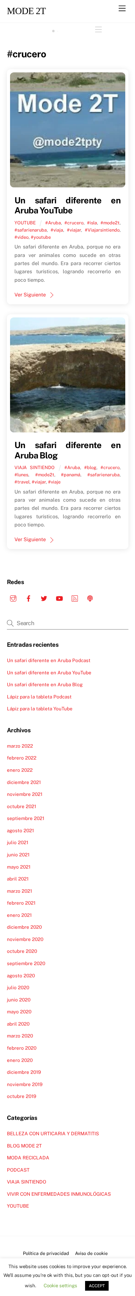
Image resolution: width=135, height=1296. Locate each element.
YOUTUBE (25, 222)
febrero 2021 (21, 903)
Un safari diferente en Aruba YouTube (67, 205)
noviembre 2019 (24, 1084)
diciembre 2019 (24, 1072)
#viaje (54, 481)
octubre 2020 (22, 951)
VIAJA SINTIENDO (34, 467)
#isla (92, 222)
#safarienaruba (30, 230)
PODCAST (18, 1170)
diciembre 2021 (24, 782)
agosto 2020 (21, 975)
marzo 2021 (19, 891)
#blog (90, 467)
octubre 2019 (21, 1096)
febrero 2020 (21, 1048)
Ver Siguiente (30, 295)
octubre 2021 (21, 806)
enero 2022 (20, 770)
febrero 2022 (21, 757)
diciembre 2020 (24, 927)
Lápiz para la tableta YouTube (40, 708)
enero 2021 (19, 915)
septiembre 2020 (26, 963)
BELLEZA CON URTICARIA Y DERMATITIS (53, 1133)
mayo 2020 (19, 1011)
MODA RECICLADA (28, 1157)
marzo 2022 (20, 746)
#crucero (74, 222)
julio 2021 (17, 842)
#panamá (70, 474)
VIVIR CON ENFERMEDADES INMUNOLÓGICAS (59, 1194)
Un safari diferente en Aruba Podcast (48, 660)
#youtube (41, 237)
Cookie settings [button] (60, 1285)
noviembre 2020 (25, 939)
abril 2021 (18, 878)
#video (21, 237)
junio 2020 (18, 999)
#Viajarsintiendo (102, 230)
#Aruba (53, 222)
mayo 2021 (18, 867)
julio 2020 (18, 987)
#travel (22, 481)
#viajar (74, 230)
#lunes (21, 474)
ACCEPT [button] (97, 1285)
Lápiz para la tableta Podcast (39, 696)
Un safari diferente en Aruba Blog (45, 684)
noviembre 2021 (24, 794)
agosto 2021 (20, 830)
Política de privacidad (46, 1253)
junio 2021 (18, 854)
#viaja (57, 230)
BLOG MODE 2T (24, 1145)
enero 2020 (20, 1060)
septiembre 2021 (25, 818)
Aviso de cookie (91, 1253)
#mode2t (110, 222)
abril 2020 (18, 1024)
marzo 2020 (20, 1035)
